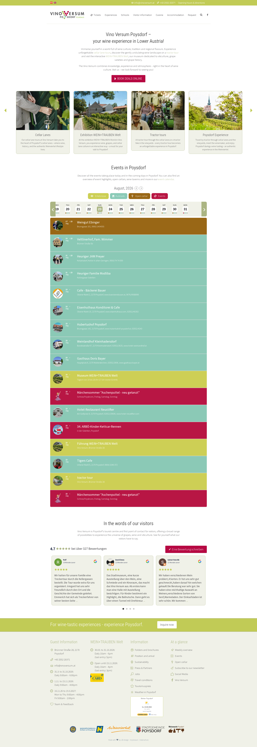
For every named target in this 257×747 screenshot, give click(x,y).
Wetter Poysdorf (147, 698)
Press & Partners (143, 668)
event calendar (166, 179)
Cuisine (159, 15)
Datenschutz (144, 740)
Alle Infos (153, 715)
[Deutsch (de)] (51, 2)
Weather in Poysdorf (145, 692)
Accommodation (175, 15)
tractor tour (172, 52)
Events (178, 655)
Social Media (181, 674)
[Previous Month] (136, 188)
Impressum (134, 740)
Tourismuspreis (143, 686)
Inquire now (167, 624)
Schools (125, 15)
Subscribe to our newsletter (189, 668)
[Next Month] (141, 188)
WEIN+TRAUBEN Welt (117, 56)
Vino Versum (181, 680)
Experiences (111, 15)
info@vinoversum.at (144, 2)
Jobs (137, 674)
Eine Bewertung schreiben (187, 549)
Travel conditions (143, 680)
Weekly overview (183, 649)
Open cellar (181, 662)
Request (192, 15)
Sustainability (142, 662)
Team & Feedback (63, 704)
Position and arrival (144, 655)
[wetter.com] (142, 715)
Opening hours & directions (191, 2)
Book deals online (129, 78)
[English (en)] (55, 2)
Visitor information (142, 15)
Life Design (125, 740)
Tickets (97, 15)
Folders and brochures (147, 649)
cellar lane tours (102, 52)
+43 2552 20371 (167, 2)
